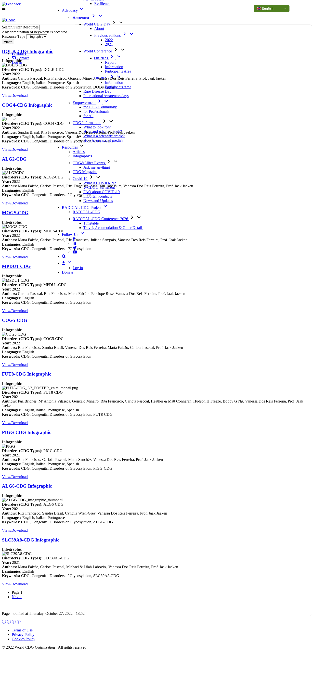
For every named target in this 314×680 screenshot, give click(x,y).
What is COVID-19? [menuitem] (99, 183)
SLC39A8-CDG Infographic (30, 539)
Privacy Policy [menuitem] (23, 634)
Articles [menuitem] (79, 152)
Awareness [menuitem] (82, 17)
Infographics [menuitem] (82, 156)
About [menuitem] (99, 28)
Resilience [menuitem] (102, 3)
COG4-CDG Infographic (27, 105)
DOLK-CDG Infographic (27, 51)
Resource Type (13, 36)
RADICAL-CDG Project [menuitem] (82, 207)
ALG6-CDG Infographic (27, 486)
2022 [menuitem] (109, 40)
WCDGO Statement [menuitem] (99, 187)
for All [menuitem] (88, 116)
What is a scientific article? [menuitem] (104, 136)
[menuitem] (74, 239)
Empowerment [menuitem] (84, 103)
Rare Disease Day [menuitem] (97, 91)
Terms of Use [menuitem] (22, 630)
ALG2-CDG (14, 159)
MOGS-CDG (15, 212)
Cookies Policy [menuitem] (23, 639)
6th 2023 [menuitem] (101, 58)
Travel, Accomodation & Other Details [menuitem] (113, 228)
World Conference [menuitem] (98, 51)
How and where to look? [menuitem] (102, 131)
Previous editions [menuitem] (108, 35)
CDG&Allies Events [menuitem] (89, 163)
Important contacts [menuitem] (97, 196)
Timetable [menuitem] (91, 223)
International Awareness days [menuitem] (106, 96)
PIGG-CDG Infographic (26, 432)
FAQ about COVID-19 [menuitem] (101, 192)
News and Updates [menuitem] (98, 201)
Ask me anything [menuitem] (96, 167)
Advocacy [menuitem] (70, 10)
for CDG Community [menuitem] (100, 107)
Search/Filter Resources (20, 27)
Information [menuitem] (114, 67)
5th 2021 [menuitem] (101, 78)
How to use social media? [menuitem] (103, 140)
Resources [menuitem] (70, 147)
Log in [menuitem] (78, 268)
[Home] (8, 20)
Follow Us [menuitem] (70, 234)
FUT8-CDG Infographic (26, 374)
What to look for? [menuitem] (97, 127)
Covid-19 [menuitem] (80, 178)
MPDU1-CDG (16, 266)
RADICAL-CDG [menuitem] (86, 212)
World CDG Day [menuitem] (97, 24)
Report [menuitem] (110, 62)
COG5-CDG (14, 320)
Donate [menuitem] (67, 272)
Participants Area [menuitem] (118, 71)
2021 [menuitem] (109, 44)
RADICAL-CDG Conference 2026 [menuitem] (101, 219)
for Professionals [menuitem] (96, 111)
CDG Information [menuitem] (87, 123)
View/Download (15, 95)
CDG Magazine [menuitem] (85, 172)
